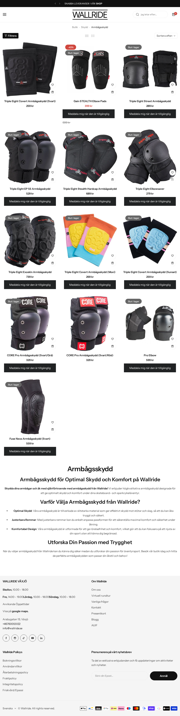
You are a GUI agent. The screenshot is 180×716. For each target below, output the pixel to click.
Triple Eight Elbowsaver (150, 188)
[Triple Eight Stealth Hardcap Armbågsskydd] (90, 156)
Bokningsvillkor (12, 660)
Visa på (15, 611)
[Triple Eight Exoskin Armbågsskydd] (30, 240)
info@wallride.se (12, 628)
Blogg (95, 619)
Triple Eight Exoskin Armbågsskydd (30, 272)
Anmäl (164, 676)
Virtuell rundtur (101, 595)
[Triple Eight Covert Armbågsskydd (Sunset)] (150, 240)
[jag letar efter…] (137, 14)
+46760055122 (11, 624)
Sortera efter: (165, 35)
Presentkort (98, 613)
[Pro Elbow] (150, 323)
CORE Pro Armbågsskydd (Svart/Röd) (89, 355)
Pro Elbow (150, 355)
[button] (55, 3)
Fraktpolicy (10, 678)
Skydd (84, 27)
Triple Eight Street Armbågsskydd (150, 101)
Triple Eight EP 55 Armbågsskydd (30, 188)
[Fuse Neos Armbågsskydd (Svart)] (30, 406)
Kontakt (96, 607)
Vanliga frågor (100, 601)
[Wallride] (90, 14)
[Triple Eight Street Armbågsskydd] (150, 69)
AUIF (94, 625)
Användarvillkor (12, 666)
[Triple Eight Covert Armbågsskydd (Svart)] (30, 69)
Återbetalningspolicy (15, 672)
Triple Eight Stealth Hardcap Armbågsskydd (90, 188)
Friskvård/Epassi (13, 690)
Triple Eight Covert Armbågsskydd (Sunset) (150, 272)
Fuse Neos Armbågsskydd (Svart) (29, 438)
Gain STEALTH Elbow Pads (90, 101)
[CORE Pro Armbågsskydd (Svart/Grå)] (30, 323)
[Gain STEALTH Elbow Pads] (90, 69)
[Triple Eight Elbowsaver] (150, 156)
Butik (75, 27)
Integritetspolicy (13, 684)
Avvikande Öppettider (16, 604)
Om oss (96, 589)
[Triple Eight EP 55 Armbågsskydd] (30, 156)
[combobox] (150, 14)
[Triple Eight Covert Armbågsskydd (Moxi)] (90, 240)
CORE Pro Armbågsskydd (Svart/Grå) (30, 355)
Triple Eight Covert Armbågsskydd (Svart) (30, 101)
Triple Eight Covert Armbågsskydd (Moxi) (90, 272)
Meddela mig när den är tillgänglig (88, 114)
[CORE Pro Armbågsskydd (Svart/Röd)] (90, 323)
